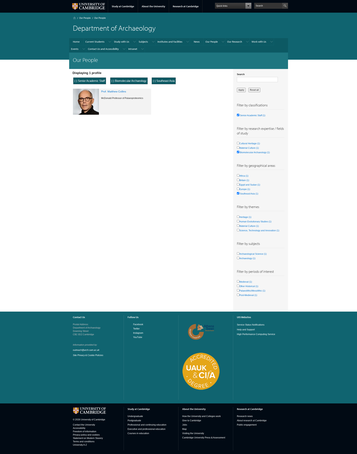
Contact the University (84, 425)
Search (241, 74)
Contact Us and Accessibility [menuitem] (103, 49)
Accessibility (79, 428)
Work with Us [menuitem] (259, 41)
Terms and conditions (83, 441)
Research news (245, 416)
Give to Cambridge (191, 420)
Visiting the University (193, 433)
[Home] (74, 18)
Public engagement (247, 425)
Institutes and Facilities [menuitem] (169, 41)
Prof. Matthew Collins (113, 91)
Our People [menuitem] (211, 41)
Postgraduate (134, 420)
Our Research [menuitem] (234, 41)
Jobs (184, 425)
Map (184, 429)
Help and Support (246, 329)
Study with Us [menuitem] (121, 41)
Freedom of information (84, 431)
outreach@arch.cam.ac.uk (86, 350)
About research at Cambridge (252, 420)
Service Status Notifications (250, 324)
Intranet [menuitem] (132, 49)
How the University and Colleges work (201, 416)
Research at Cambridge (186, 6)
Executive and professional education (146, 429)
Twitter (136, 328)
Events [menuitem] (74, 49)
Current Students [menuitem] (94, 41)
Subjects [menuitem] (143, 41)
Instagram (138, 333)
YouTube (137, 337)
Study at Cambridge (123, 6)
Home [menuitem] (76, 41)
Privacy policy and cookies (86, 435)
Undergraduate (135, 416)
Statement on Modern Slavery (88, 438)
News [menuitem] (197, 41)
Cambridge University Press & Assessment (203, 437)
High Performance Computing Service (256, 334)
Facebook (138, 324)
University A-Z (80, 445)
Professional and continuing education (147, 425)
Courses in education (138, 433)
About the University (153, 6)
